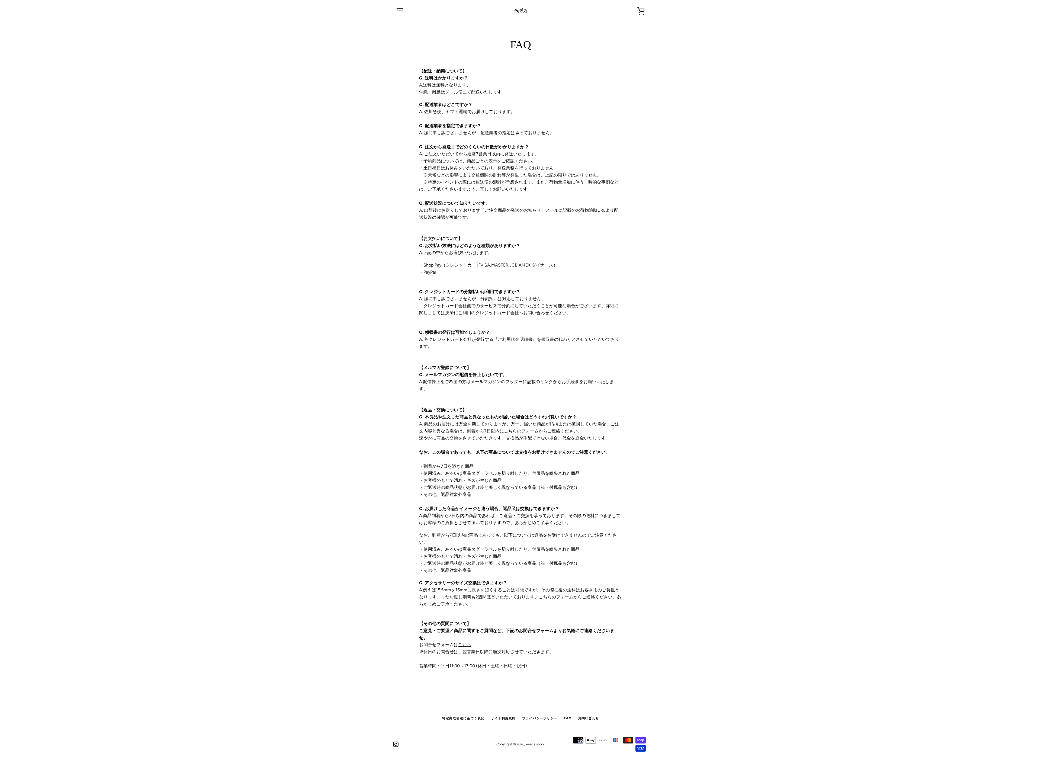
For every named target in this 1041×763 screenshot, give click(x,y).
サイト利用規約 (503, 718)
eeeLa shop (535, 744)
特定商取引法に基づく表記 (463, 718)
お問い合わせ (588, 718)
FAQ (567, 718)
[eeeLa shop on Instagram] (396, 743)
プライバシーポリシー (539, 718)
